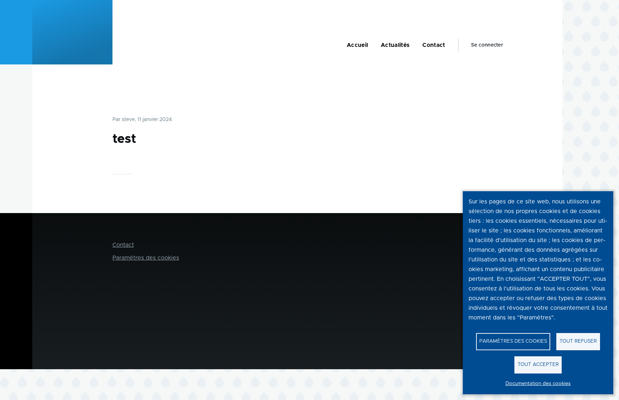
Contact (123, 245)
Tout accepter (538, 364)
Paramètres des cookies (513, 341)
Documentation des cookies (538, 383)
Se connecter (487, 45)
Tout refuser (578, 341)
